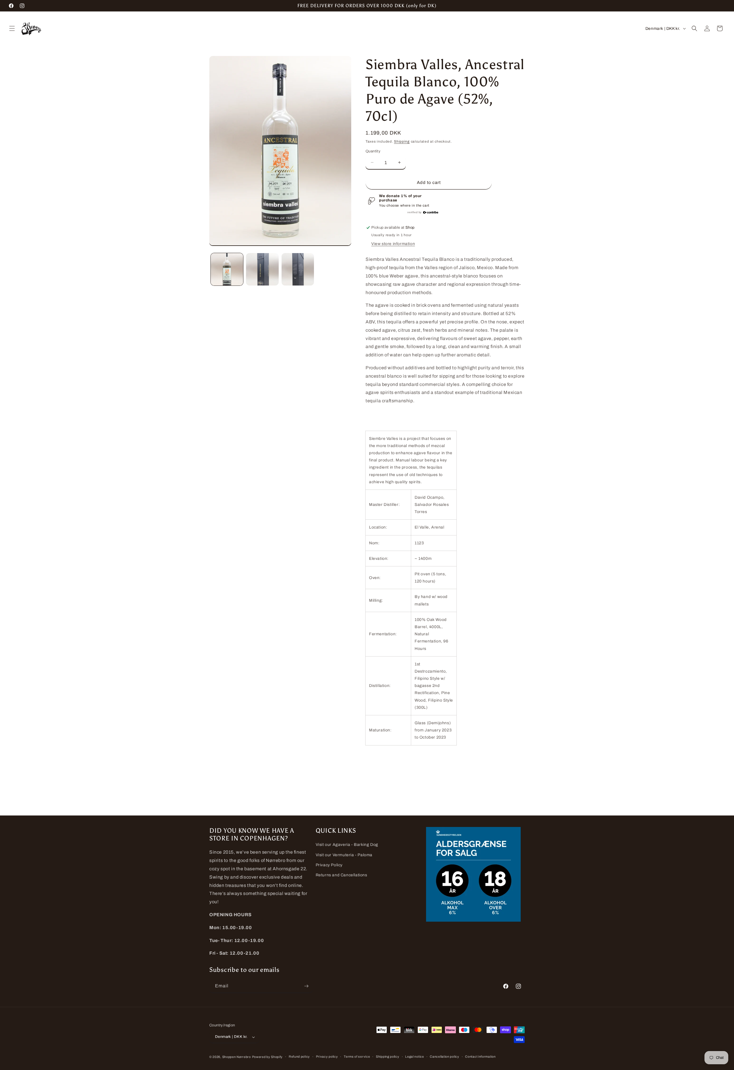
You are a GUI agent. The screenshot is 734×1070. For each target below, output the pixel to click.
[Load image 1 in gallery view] (227, 269)
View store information (393, 244)
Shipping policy (387, 1056)
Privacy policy (327, 1056)
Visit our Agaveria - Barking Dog (347, 844)
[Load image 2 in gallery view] (262, 269)
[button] (12, 28)
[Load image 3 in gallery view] (298, 269)
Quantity (373, 151)
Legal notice (414, 1056)
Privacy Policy (329, 865)
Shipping (402, 141)
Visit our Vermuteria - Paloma (344, 855)
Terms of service (357, 1056)
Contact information (480, 1056)
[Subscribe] (306, 986)
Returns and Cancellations (341, 875)
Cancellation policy (444, 1056)
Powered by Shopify (267, 1057)
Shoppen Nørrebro (236, 1057)
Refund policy (299, 1056)
